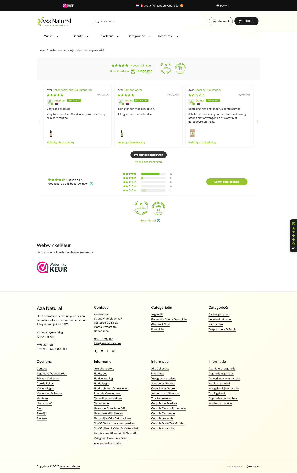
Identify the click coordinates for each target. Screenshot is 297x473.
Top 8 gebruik (217, 393)
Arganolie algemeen (221, 373)
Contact (42, 368)
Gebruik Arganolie (162, 428)
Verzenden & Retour (49, 393)
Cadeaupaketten (218, 314)
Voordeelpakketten (220, 319)
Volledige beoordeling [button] (60, 142)
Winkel (49, 36)
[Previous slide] (39, 121)
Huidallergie (101, 383)
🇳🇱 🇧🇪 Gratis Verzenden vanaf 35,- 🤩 (159, 5)
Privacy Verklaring (48, 378)
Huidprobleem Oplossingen (111, 388)
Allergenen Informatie (107, 443)
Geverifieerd (148, 220)
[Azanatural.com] (54, 21)
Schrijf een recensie (226, 182)
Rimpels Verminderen (107, 393)
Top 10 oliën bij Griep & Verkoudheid (117, 428)
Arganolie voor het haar (223, 398)
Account (223, 21)
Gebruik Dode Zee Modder (167, 423)
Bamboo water (133, 90)
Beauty (78, 36)
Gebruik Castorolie (163, 413)
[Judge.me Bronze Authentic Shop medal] (165, 68)
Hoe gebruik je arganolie (223, 388)
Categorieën (137, 36)
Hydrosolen (215, 324)
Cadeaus (107, 36)
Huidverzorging (103, 378)
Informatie (166, 36)
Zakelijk (41, 413)
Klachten (42, 398)
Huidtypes (100, 373)
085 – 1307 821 (103, 339)
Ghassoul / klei (160, 324)
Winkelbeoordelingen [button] (148, 162)
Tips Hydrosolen (161, 398)
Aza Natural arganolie (221, 368)
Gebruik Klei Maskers (164, 403)
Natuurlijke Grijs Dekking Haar (112, 418)
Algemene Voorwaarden (52, 373)
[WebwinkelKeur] (52, 272)
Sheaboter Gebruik (163, 383)
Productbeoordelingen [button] (148, 155)
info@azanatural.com (107, 343)
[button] (223, 5)
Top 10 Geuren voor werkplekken (114, 423)
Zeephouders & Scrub (222, 329)
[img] (55, 95)
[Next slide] (257, 121)
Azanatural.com (70, 466)
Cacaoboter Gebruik (164, 388)
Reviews (42, 418)
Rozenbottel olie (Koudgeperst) (72, 90)
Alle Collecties (160, 368)
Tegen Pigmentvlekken (108, 398)
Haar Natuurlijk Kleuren (108, 413)
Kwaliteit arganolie (220, 403)
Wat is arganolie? (219, 383)
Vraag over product (163, 378)
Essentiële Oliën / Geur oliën (169, 319)
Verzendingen (45, 388)
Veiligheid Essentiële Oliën (110, 438)
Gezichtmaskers (104, 368)
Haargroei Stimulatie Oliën (110, 408)
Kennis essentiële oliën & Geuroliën (116, 433)
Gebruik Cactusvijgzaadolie (168, 408)
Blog (39, 408)
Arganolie (157, 314)
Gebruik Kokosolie (162, 418)
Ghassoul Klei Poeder (208, 90)
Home (41, 50)
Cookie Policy (45, 383)
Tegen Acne (101, 403)
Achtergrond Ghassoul (165, 393)
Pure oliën (157, 329)
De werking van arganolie (224, 378)
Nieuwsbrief (44, 403)
